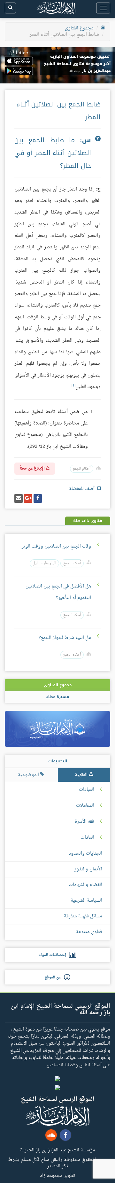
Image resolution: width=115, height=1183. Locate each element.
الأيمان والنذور (88, 869)
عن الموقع (54, 977)
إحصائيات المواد (54, 955)
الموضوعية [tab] (29, 775)
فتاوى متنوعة (89, 932)
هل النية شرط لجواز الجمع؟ (65, 638)
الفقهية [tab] (82, 775)
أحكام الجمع (81, 468)
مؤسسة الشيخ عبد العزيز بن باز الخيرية (57, 1150)
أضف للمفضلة (82, 489)
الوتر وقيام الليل (44, 563)
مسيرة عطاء (57, 696)
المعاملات (85, 806)
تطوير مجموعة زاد (57, 1175)
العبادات (86, 790)
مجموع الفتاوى (79, 28)
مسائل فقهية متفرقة (83, 916)
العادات (87, 838)
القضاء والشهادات (85, 885)
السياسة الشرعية (86, 900)
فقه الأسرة (84, 822)
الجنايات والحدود (85, 853)
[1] (73, 385)
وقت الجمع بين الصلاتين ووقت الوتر (56, 546)
